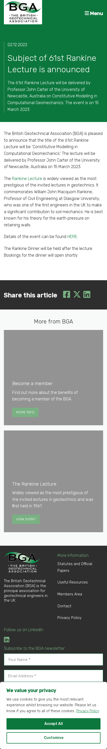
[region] (53, 715)
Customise (53, 738)
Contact (64, 606)
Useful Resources (72, 582)
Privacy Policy (87, 711)
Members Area (69, 594)
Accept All (53, 724)
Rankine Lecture (27, 178)
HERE (72, 236)
